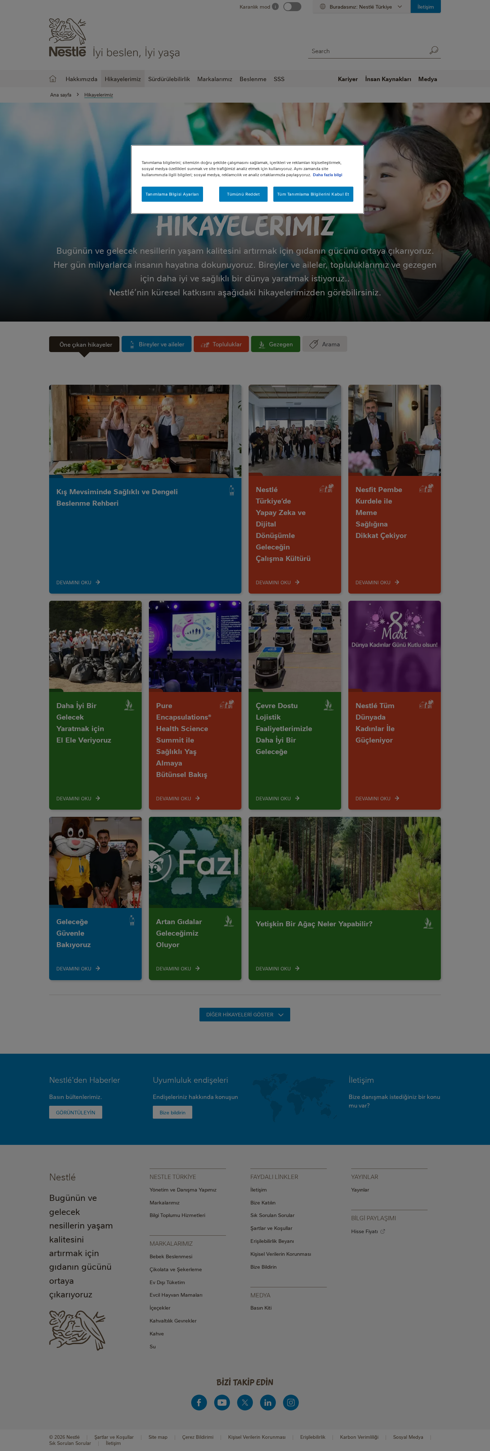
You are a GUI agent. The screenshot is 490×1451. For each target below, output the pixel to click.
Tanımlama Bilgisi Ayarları (172, 194)
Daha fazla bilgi (327, 174)
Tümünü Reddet (243, 194)
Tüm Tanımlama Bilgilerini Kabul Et (313, 194)
